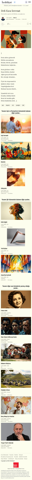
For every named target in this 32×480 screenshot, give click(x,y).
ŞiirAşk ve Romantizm (5, 138)
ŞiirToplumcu (4, 278)
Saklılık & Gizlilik (23, 457)
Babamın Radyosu (6, 363)
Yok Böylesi (4, 248)
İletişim (21, 455)
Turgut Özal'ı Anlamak (7, 443)
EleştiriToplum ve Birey (5, 340)
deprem (8, 105)
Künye (25, 458)
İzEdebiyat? (11, 458)
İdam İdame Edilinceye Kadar (9, 337)
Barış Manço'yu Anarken (7, 416)
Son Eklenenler (4, 455)
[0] (2, 24)
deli (23, 105)
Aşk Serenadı (4, 135)
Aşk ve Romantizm (10, 19)
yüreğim (18, 105)
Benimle (3, 162)
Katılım (16, 455)
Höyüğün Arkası (5, 390)
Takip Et (14, 17)
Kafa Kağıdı (4, 222)
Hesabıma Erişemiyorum (7, 457)
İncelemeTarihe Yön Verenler (6, 446)
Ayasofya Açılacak (6, 275)
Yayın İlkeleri (4, 458)
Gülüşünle (3, 188)
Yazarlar (11, 455)
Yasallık (16, 457)
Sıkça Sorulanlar (19, 458)
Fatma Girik (4, 310)
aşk (3, 105)
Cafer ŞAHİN (9, 17)
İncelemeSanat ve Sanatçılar (6, 313)
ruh (13, 105)
